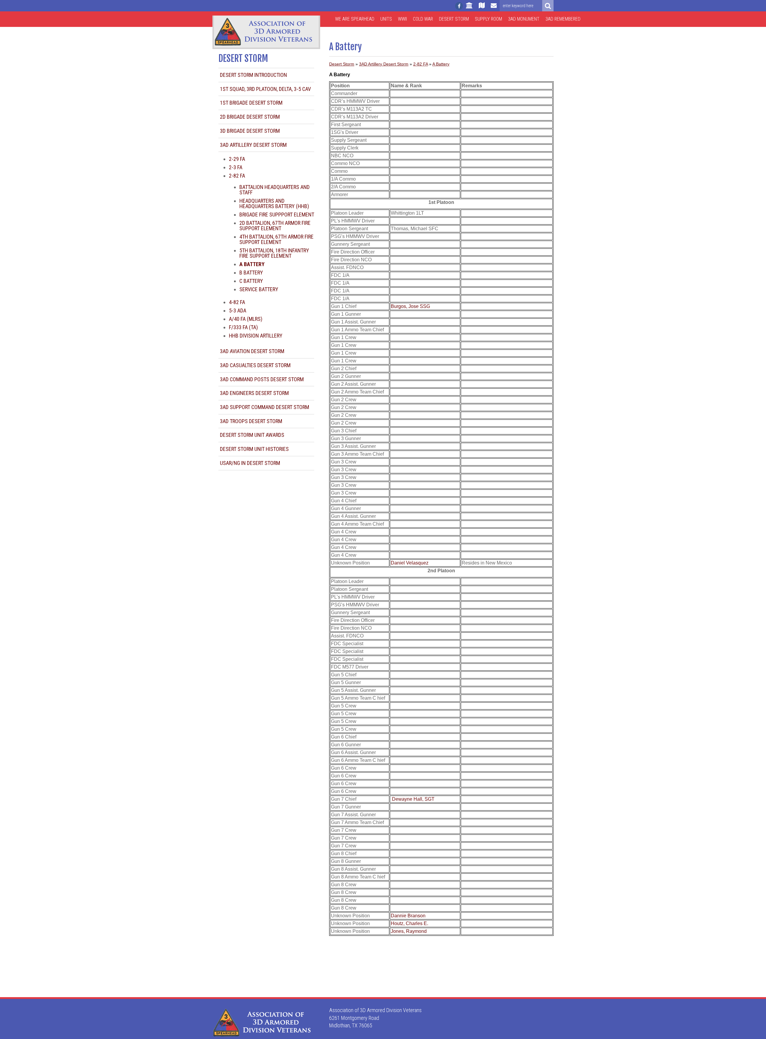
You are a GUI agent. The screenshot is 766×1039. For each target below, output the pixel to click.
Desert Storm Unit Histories (254, 449)
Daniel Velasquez (409, 562)
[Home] (469, 8)
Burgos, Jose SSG (410, 306)
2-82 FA (237, 176)
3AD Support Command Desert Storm (264, 407)
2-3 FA (235, 167)
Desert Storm (454, 19)
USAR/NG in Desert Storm (250, 463)
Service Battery (258, 289)
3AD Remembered (562, 19)
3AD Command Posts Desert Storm (262, 379)
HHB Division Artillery (255, 335)
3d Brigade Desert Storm (250, 131)
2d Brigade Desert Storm (250, 117)
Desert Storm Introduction (253, 75)
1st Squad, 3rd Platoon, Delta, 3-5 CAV (265, 89)
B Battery (251, 272)
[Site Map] (482, 8)
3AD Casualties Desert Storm (255, 365)
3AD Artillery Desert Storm (253, 145)
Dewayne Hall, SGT (413, 799)
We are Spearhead (354, 19)
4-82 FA (237, 302)
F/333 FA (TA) (243, 327)
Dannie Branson (408, 915)
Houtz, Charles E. (409, 923)
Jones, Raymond (409, 931)
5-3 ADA (237, 310)
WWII (402, 19)
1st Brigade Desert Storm (251, 103)
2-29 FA (237, 159)
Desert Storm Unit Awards (252, 435)
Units (386, 19)
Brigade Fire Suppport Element (276, 214)
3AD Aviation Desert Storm (252, 351)
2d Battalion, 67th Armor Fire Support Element (275, 225)
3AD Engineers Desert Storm (254, 393)
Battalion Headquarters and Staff (274, 190)
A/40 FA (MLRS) (245, 319)
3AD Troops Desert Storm (251, 421)
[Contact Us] (494, 8)
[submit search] (548, 5)
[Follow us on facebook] (459, 6)
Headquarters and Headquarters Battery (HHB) (274, 203)
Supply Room (488, 19)
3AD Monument (523, 19)
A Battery (440, 64)
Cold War (423, 19)
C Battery (251, 281)
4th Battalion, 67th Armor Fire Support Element (276, 239)
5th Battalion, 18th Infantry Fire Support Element (274, 253)
